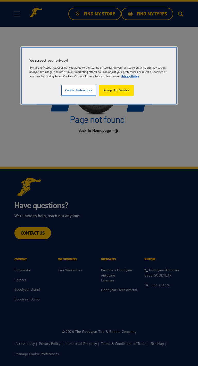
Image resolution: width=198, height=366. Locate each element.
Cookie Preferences (78, 90)
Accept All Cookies (116, 90)
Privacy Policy (130, 76)
